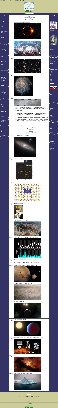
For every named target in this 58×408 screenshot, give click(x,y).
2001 (1, 130)
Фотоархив (53, 134)
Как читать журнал (52, 117)
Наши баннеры (52, 141)
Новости (13, 0)
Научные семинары (52, 55)
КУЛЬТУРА (4, 54)
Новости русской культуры (4, 17)
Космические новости (52, 45)
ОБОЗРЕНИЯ (4, 42)
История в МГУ (3, 77)
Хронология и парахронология (3, 80)
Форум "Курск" (3, 93)
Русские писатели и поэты (53, 129)
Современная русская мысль (4, 70)
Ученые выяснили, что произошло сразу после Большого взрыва (23, 355)
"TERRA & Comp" (52, 61)
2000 (1, 131)
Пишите (10, 0)
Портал (1, 0)
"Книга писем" (2, 48)
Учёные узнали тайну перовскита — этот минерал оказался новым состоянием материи (26, 181)
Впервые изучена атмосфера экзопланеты (20, 319)
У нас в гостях (2, 36)
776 (29, 390)
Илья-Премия (2, 116)
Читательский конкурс (4, 115)
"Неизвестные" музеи (3, 61)
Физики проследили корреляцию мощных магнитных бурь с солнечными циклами (26, 237)
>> (35, 390)
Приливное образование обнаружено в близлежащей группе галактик (24, 158)
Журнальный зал (52, 50)
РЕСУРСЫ (53, 122)
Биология (51, 74)
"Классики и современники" (4, 44)
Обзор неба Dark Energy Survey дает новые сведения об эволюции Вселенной (25, 57)
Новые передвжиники (3, 57)
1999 (1, 132)
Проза (1, 27)
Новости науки (52, 148)
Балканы (2, 26)
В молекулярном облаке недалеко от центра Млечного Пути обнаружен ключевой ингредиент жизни (28, 337)
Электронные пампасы (3, 120)
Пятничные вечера (3, 100)
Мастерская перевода (3, 107)
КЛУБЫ (4, 98)
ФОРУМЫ (4, 87)
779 (33, 390)
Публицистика (2, 22)
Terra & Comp (21, 125)
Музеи (51, 104)
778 (31, 390)
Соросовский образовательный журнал (53, 72)
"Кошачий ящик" (3, 49)
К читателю (2, 20)
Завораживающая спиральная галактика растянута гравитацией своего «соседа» (25, 74)
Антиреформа (52, 71)
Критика (2, 32)
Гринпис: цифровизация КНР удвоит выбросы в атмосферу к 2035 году (24, 220)
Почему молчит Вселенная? (53, 20)
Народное (51, 108)
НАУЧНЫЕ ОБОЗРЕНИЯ (53, 57)
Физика (51, 79)
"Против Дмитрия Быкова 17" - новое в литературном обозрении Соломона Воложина (26, 262)
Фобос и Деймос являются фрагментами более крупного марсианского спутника (25, 265)
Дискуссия (23, 0)
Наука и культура (52, 34)
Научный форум (3, 91)
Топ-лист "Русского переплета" (52, 138)
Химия (51, 80)
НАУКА (54, 15)
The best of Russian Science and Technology (53, 152)
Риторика (2, 62)
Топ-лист (20, 0)
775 (28, 390)
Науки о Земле (52, 75)
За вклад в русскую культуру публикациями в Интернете (4, 112)
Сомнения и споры (3, 33)
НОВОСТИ (53, 143)
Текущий (2, 126)
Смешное (51, 109)
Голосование (16, 0)
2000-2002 (53, 35)
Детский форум (3, 96)
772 (25, 390)
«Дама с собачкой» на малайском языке (19, 203)
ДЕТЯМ (4, 118)
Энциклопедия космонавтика (52, 47)
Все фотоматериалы (3, 135)
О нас (7, 0)
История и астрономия (53, 31)
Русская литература (52, 81)
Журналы (51, 128)
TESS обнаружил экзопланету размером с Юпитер (21, 301)
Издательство (2, 37)
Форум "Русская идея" (3, 92)
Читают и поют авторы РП (53, 100)
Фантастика (2, 121)
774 (27, 390)
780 (34, 390)
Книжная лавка (3, 38)
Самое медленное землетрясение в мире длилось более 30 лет (23, 40)
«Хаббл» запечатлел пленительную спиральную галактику (22, 135)
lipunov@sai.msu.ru (37, 396)
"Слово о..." (2, 45)
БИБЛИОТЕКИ (54, 92)
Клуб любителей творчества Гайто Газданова (4, 104)
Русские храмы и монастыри (3, 64)
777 (30, 390)
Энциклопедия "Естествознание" (52, 49)
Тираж (51, 120)
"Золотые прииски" (3, 50)
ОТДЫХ (54, 102)
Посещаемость (52, 127)
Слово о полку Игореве (3, 78)
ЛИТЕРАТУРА (4, 15)
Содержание (4, 0)
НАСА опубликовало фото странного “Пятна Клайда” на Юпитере (23, 283)
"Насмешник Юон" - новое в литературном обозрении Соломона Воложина (25, 259)
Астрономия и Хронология (4, 81)
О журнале (51, 116)
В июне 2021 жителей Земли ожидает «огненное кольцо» (22, 22)
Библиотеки (51, 132)
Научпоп (51, 95)
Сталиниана (2, 85)
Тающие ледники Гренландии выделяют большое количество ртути (23, 373)
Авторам (51, 115)
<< (22, 390)
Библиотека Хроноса (52, 94)
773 (26, 390)
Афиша (2, 56)
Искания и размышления (4, 31)
